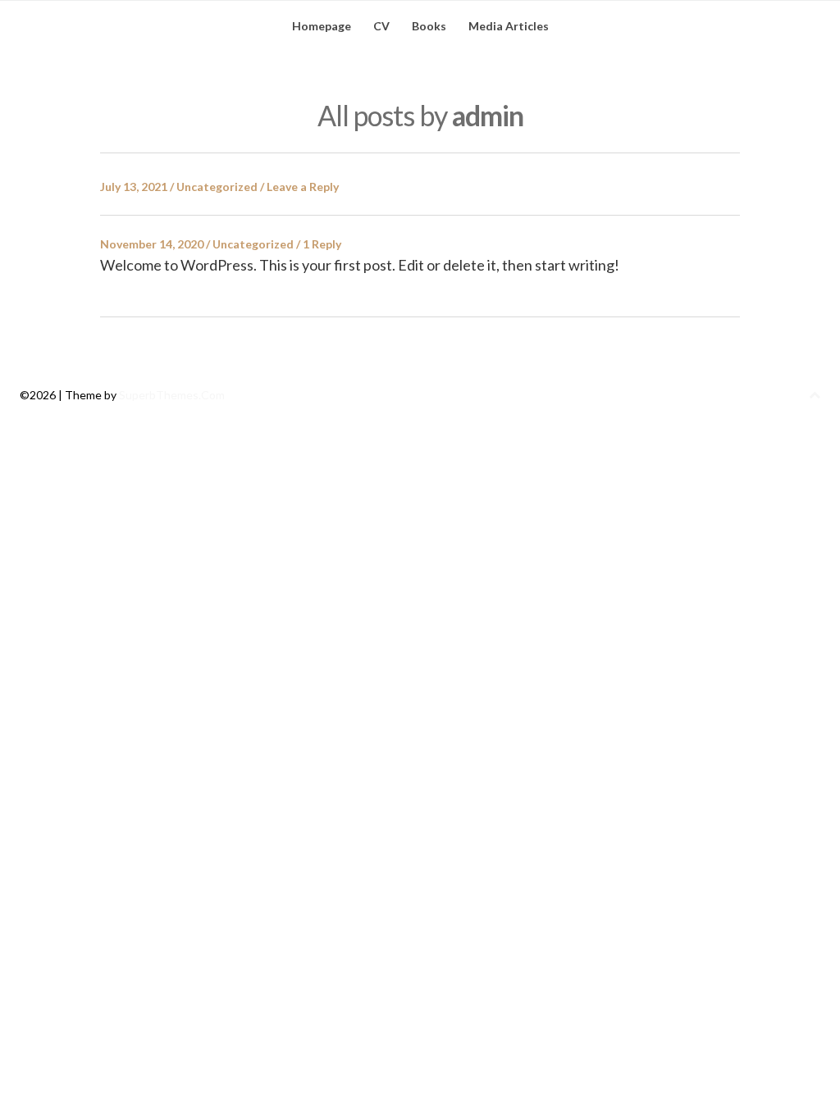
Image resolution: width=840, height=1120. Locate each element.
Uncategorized (217, 186)
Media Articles (508, 26)
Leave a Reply (303, 186)
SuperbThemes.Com (172, 395)
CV (381, 26)
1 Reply (322, 244)
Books (429, 26)
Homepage (321, 26)
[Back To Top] (814, 394)
